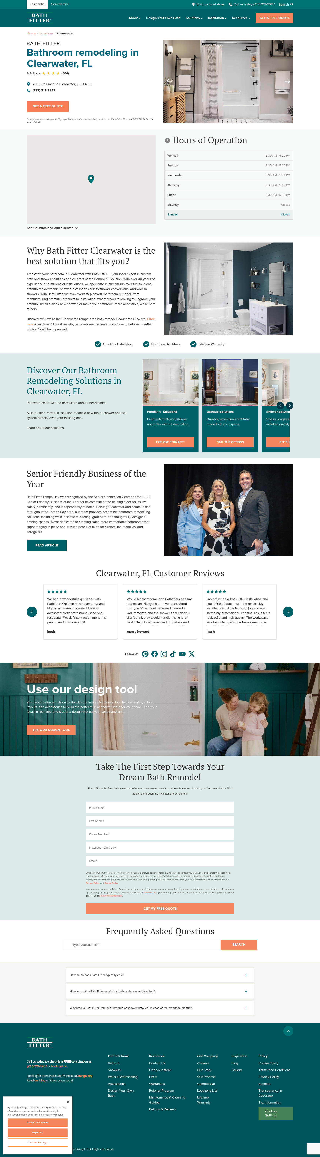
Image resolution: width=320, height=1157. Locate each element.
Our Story (204, 1070)
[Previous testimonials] (32, 612)
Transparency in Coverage (270, 1093)
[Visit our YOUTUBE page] (182, 654)
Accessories (116, 1084)
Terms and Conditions (274, 1070)
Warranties (157, 1084)
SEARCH (238, 945)
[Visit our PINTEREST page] (145, 654)
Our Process (206, 1077)
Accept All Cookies (38, 1122)
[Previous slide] (168, 81)
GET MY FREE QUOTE (160, 909)
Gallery (236, 1070)
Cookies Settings (271, 1113)
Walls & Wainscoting (123, 1077)
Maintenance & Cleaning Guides (167, 1100)
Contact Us (157, 1063)
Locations (46, 33)
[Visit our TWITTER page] (191, 654)
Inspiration (216, 18)
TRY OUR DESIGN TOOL (51, 730)
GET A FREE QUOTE (274, 18)
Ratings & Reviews (162, 1109)
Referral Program (161, 1090)
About (133, 18)
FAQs (153, 1077)
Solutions (193, 18)
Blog (234, 1063)
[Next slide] (288, 81)
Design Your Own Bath (163, 18)
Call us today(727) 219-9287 (254, 4)
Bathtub (113, 1063)
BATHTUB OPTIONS (230, 442)
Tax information (270, 1102)
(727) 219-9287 (44, 90)
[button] (123, 1087)
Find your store (160, 1070)
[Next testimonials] (288, 612)
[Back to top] (288, 1031)
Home (31, 33)
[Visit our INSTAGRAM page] (164, 654)
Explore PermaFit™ (170, 442)
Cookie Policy (268, 1063)
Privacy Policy (269, 1077)
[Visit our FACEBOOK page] (154, 654)
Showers (114, 1070)
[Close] (68, 1102)
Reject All (37, 1132)
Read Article (46, 546)
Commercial (206, 1084)
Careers (203, 1063)
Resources (240, 18)
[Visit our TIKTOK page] (173, 654)
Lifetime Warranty (204, 1100)
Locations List (207, 1090)
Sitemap (265, 1084)
